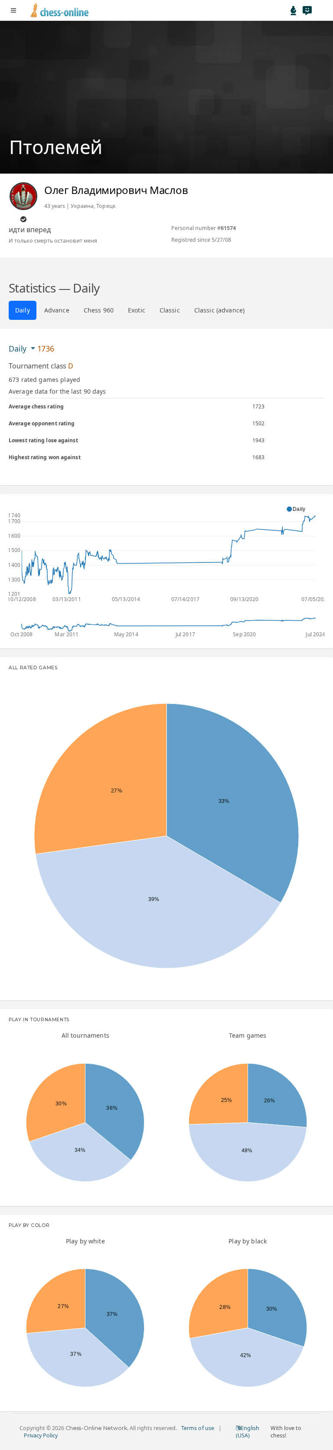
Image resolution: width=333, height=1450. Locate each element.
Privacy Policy (41, 1435)
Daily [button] (19, 348)
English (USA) (247, 1431)
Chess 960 (99, 310)
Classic (170, 310)
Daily (22, 310)
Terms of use (197, 1428)
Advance (56, 310)
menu (13, 10)
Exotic (136, 310)
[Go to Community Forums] (307, 10)
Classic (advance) (219, 310)
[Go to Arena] (293, 10)
